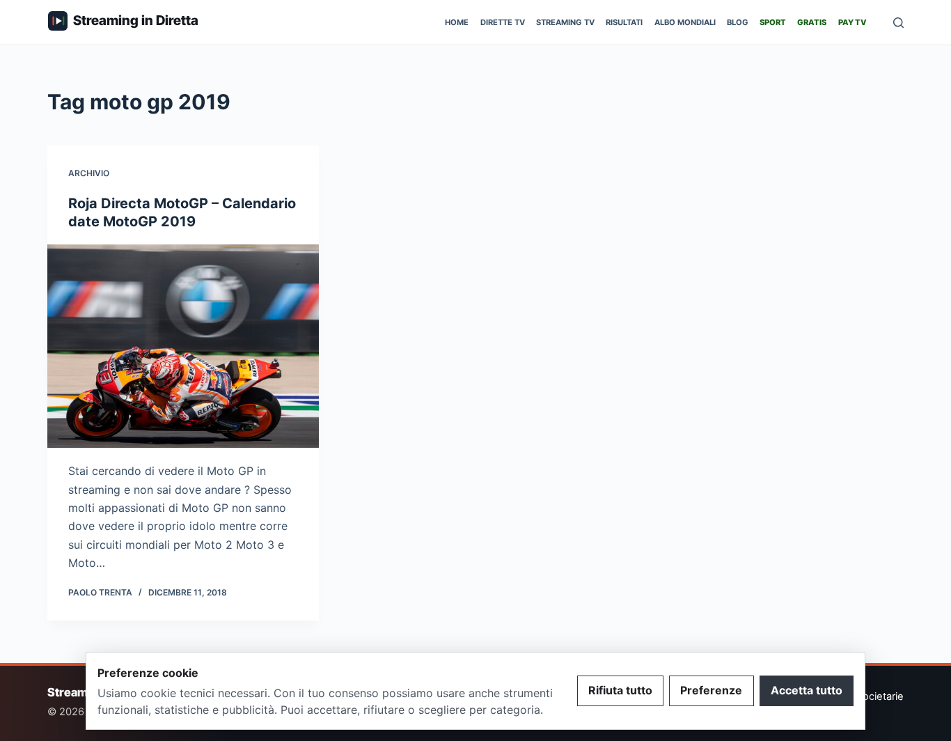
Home (457, 22)
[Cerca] (898, 22)
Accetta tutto (806, 690)
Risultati (624, 22)
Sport (773, 22)
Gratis (811, 22)
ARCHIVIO (88, 173)
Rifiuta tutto (620, 690)
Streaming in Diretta (135, 20)
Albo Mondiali (685, 22)
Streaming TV (565, 22)
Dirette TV (502, 22)
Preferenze (711, 690)
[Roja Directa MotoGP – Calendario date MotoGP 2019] (183, 346)
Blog (737, 22)
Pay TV (852, 22)
